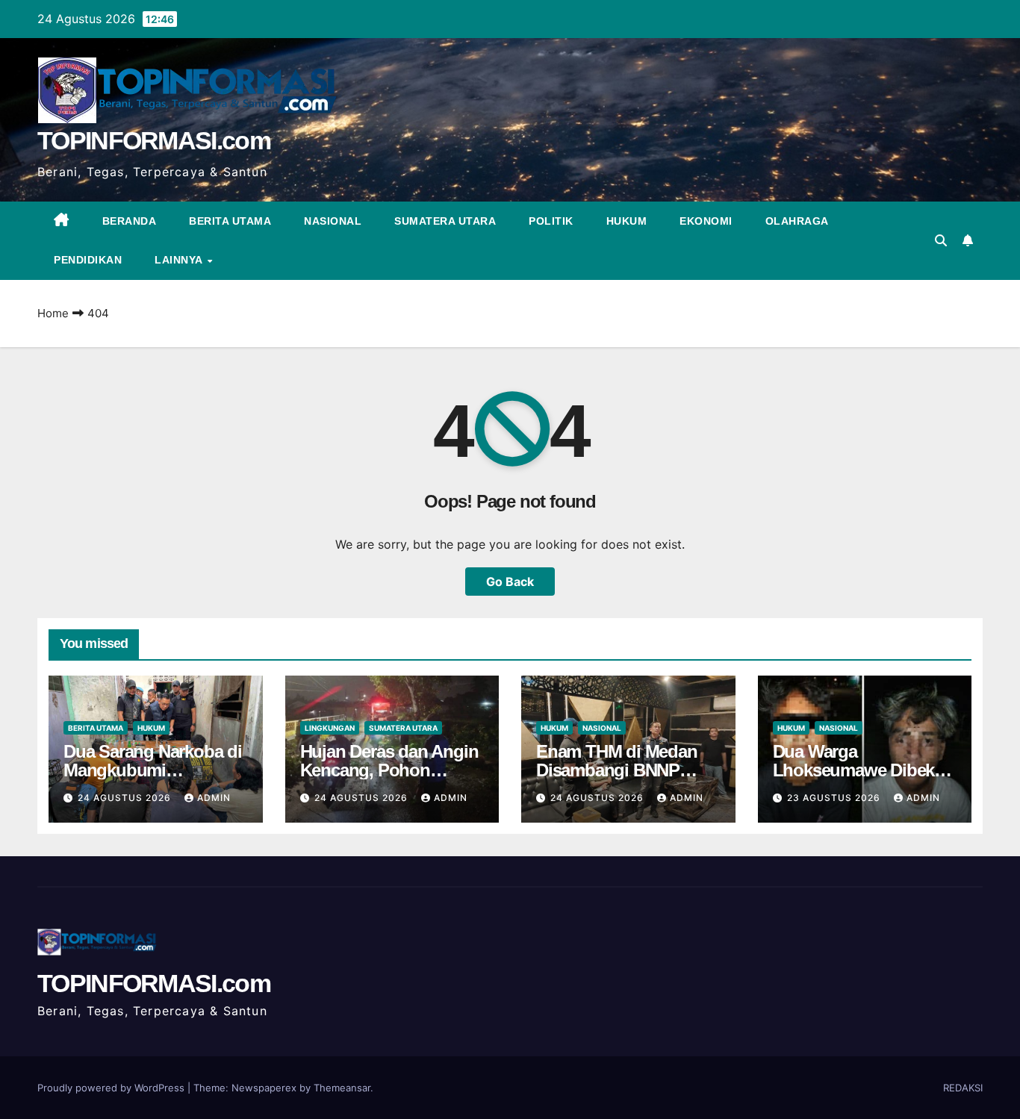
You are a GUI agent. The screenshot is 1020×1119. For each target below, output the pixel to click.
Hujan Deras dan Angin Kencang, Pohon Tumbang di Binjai (389, 770)
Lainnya (180, 260)
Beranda (129, 221)
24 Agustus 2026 (126, 797)
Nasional (332, 221)
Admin (214, 797)
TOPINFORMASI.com (153, 140)
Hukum (626, 221)
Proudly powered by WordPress (112, 1088)
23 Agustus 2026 (835, 797)
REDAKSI (963, 1088)
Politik (551, 221)
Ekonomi (706, 221)
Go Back (510, 581)
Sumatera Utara (445, 221)
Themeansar (342, 1088)
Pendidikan (88, 260)
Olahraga (797, 221)
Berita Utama (230, 221)
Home (53, 313)
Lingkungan (330, 727)
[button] (941, 240)
